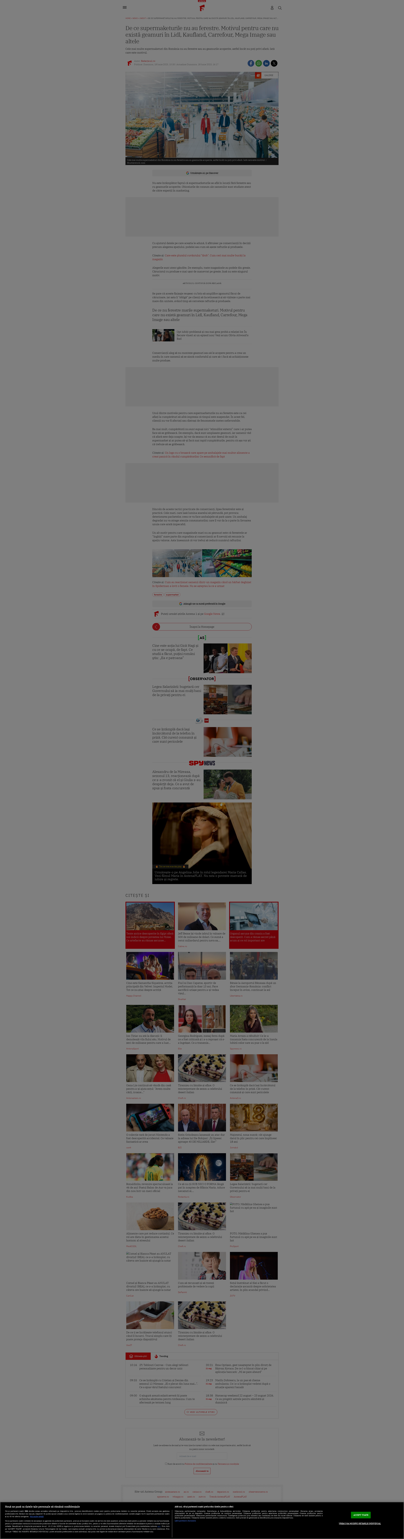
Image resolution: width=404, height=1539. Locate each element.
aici (159, 1526)
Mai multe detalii (37, 1516)
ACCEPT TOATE (361, 1515)
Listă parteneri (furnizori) (185, 1521)
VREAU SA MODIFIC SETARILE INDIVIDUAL (360, 1523)
